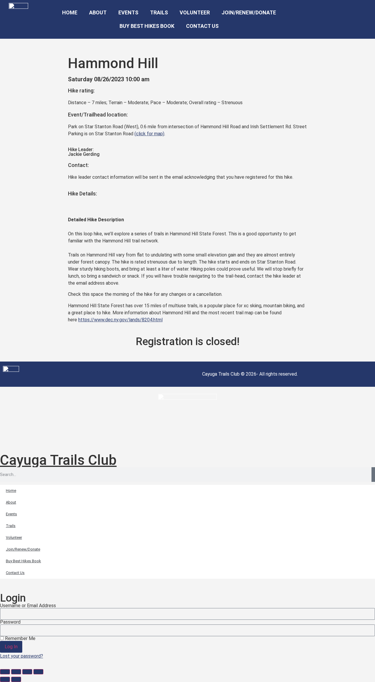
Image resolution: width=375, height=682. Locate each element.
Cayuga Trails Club (58, 460)
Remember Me (19, 638)
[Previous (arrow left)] (5, 679)
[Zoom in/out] (5, 671)
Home (69, 12)
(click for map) (149, 133)
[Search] (373, 474)
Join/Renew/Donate (248, 12)
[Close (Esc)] (38, 671)
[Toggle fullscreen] (16, 671)
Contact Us (202, 26)
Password (10, 622)
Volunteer (195, 12)
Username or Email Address (28, 605)
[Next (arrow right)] (16, 679)
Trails (159, 12)
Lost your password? (21, 656)
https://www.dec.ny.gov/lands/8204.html (120, 320)
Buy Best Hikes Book (147, 26)
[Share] (27, 671)
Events (128, 12)
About (98, 12)
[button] (320, 19)
